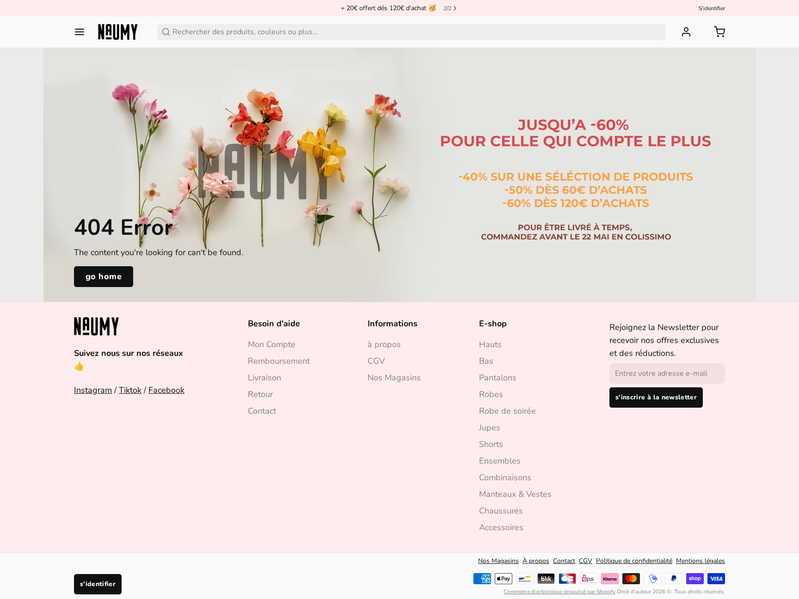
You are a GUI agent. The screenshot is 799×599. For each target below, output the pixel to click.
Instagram (93, 390)
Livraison (264, 377)
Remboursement (279, 361)
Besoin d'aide (274, 323)
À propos (535, 560)
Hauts (490, 344)
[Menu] (83, 32)
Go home (104, 276)
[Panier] (716, 31)
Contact (262, 410)
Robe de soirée (507, 410)
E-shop (493, 323)
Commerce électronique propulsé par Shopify (559, 591)
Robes (491, 394)
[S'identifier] (682, 31)
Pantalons (497, 377)
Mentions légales (700, 560)
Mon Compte (271, 344)
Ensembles (500, 460)
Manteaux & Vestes (515, 494)
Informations (393, 323)
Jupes (489, 427)
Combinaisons (505, 477)
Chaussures (501, 510)
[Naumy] (117, 31)
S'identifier (712, 8)
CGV (376, 361)
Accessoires (501, 527)
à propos (384, 344)
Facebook (166, 390)
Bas (486, 361)
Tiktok (130, 390)
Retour (260, 394)
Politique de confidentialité (634, 560)
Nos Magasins (394, 377)
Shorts (491, 444)
